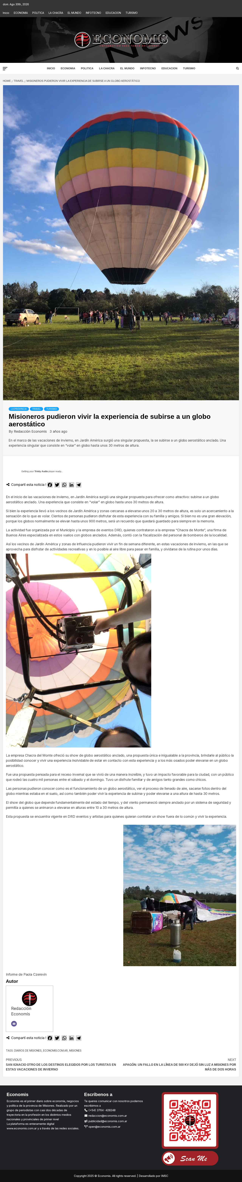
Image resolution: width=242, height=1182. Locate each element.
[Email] (14, 1024)
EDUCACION (113, 12)
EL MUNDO (74, 12)
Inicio (6, 12)
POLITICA (38, 12)
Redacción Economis (31, 431)
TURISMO (132, 12)
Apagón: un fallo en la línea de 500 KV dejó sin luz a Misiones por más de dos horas (179, 1064)
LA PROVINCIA (19, 409)
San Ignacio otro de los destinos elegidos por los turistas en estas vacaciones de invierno (61, 1064)
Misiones (75, 1050)
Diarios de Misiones (28, 1050)
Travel (36, 409)
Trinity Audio (41, 471)
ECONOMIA (21, 12)
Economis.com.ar (55, 1050)
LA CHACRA (56, 12)
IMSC (164, 1176)
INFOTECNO (93, 12)
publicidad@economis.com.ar (107, 1121)
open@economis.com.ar (104, 1126)
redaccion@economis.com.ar (107, 1115)
